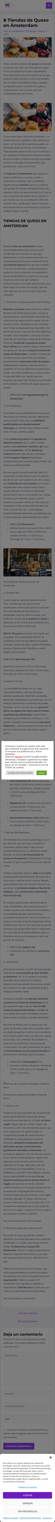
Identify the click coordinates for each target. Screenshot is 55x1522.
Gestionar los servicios (27, 1487)
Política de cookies (10, 1518)
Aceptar (27, 1495)
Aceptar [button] (41, 772)
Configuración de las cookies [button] (20, 772)
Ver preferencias (27, 1511)
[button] (50, 1457)
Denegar (28, 1503)
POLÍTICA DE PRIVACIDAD (30, 1518)
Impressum (47, 1518)
